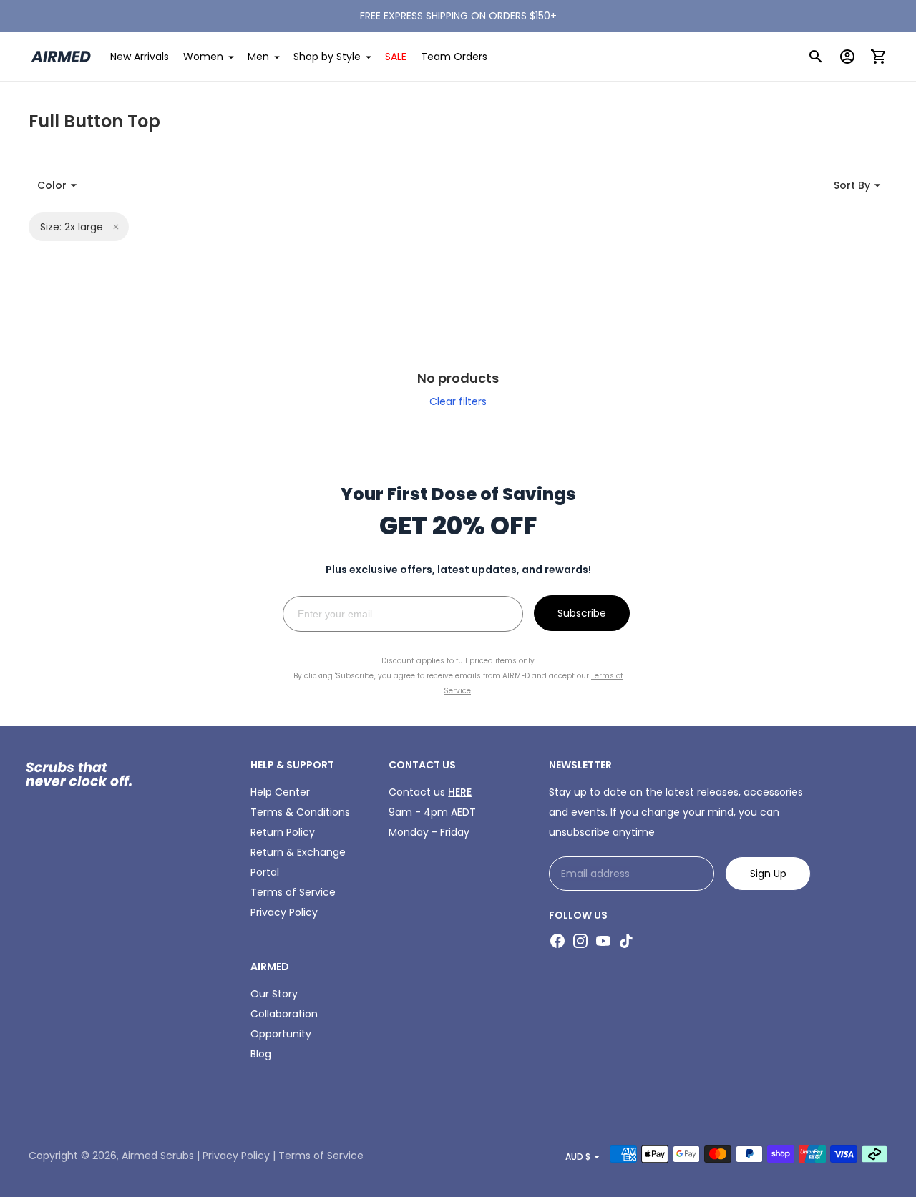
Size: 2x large (71, 227)
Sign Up (768, 873)
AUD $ (577, 1156)
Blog (260, 1054)
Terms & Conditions (300, 812)
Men (258, 56)
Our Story (274, 994)
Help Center (280, 792)
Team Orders (454, 56)
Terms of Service (293, 892)
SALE (395, 56)
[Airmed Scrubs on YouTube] (603, 940)
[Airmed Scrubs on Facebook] (557, 940)
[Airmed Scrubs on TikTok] (626, 940)
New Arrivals (139, 56)
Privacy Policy (284, 912)
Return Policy (282, 832)
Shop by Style (327, 56)
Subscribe (581, 613)
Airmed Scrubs (158, 1155)
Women (203, 56)
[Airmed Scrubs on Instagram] (580, 940)
